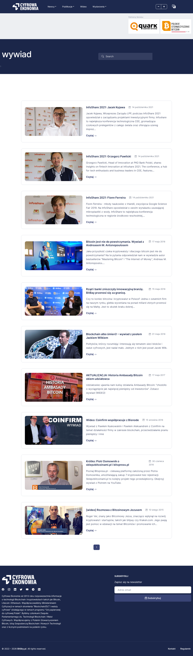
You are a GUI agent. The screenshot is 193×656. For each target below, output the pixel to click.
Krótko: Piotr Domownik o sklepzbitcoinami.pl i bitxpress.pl (107, 463)
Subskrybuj (154, 598)
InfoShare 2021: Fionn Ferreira (106, 197)
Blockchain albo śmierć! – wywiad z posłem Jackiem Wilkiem (114, 336)
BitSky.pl (21, 648)
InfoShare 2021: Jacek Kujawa (105, 107)
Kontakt (172, 648)
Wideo (83, 6)
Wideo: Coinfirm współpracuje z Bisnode (112, 420)
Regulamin (185, 648)
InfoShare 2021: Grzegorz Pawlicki (108, 156)
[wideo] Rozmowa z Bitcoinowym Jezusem (114, 509)
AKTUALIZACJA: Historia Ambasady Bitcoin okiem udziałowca (114, 377)
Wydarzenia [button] (98, 6)
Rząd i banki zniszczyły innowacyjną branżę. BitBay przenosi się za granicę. (114, 291)
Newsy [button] (51, 6)
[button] (173, 6)
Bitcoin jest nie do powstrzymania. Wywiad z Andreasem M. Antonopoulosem (115, 243)
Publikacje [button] (67, 6)
